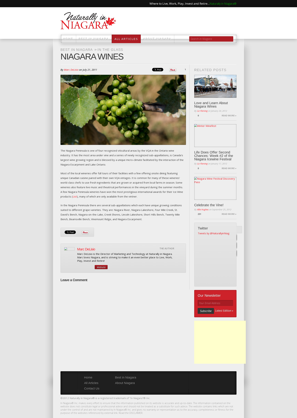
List (75, 196)
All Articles (126, 38)
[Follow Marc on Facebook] (91, 267)
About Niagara (158, 38)
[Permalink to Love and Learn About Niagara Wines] (215, 86)
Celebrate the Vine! (209, 205)
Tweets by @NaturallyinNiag (213, 233)
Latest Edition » (224, 310)
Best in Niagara (94, 38)
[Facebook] (238, 237)
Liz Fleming (202, 110)
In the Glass (110, 50)
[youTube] (238, 245)
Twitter (70, 3)
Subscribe (206, 311)
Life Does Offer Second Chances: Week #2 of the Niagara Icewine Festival (213, 155)
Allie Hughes (203, 209)
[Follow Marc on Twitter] (85, 267)
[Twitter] (238, 230)
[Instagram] (238, 253)
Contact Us (91, 388)
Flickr (85, 3)
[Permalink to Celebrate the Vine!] (215, 188)
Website (101, 267)
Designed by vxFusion (233, 398)
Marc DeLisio (71, 69)
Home (68, 38)
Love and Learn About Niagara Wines (211, 104)
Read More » (229, 115)
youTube (77, 3)
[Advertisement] (220, 342)
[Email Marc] (79, 267)
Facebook (63, 3)
